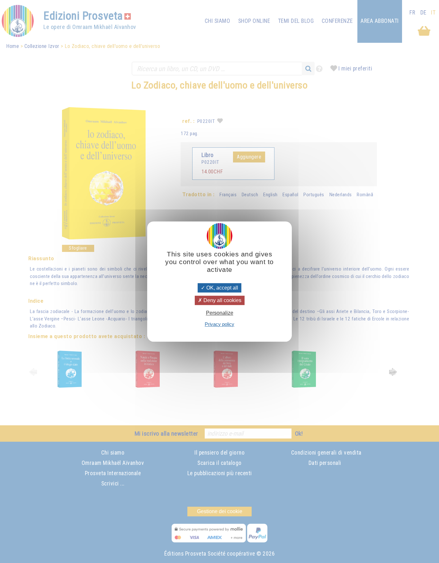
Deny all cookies (221, 300)
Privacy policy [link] (219, 324)
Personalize (219, 313)
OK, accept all (221, 288)
